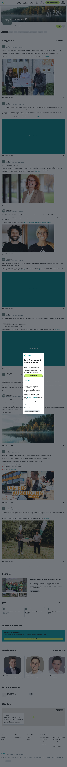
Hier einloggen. (27, 380)
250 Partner (35, 385)
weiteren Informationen (32, 397)
